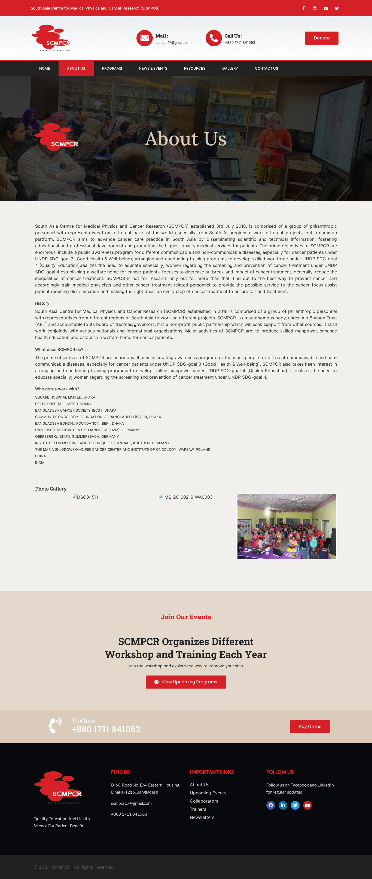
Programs (112, 68)
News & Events (153, 68)
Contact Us (266, 68)
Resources (194, 68)
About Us (76, 68)
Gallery (230, 68)
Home (44, 68)
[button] (41, 531)
